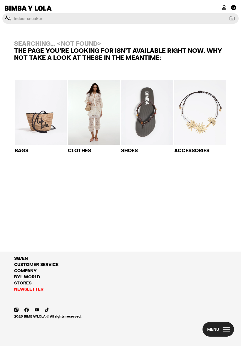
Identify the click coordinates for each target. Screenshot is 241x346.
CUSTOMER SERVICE (36, 264)
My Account (224, 7)
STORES (22, 282)
